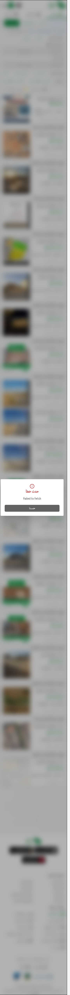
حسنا (32, 508)
